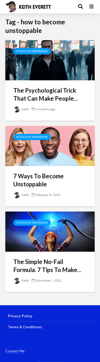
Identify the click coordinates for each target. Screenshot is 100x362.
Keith (25, 109)
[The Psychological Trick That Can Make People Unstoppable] (50, 59)
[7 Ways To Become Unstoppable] (50, 145)
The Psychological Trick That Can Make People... (45, 94)
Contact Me (15, 351)
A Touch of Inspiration (32, 51)
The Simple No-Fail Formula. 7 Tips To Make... (47, 265)
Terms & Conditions (25, 327)
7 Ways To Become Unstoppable (38, 180)
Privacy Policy (20, 316)
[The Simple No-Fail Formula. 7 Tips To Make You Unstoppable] (50, 231)
